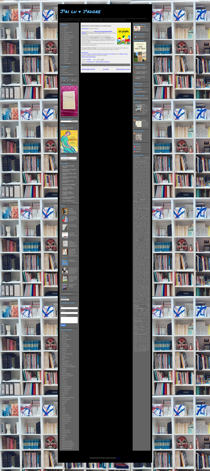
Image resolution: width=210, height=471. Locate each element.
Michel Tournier (141, 284)
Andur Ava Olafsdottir (143, 163)
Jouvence (64, 383)
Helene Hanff (146, 226)
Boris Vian (144, 178)
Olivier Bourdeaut (138, 289)
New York (64, 69)
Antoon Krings (145, 171)
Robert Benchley (138, 314)
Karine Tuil (147, 250)
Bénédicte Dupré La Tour (139, 180)
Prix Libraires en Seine (142, 98)
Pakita (142, 291)
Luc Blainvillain (141, 264)
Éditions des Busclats (68, 443)
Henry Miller (146, 228)
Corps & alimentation (68, 74)
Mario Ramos (146, 275)
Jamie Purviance (146, 235)
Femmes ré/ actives (141, 120)
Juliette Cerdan (123, 54)
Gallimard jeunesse (67, 365)
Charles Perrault (137, 184)
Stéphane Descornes (139, 324)
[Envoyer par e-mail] (97, 59)
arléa (63, 439)
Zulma (63, 437)
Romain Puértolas (138, 315)
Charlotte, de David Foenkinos (67, 128)
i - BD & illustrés (66, 41)
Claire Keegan (142, 187)
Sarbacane (65, 423)
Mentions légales (66, 294)
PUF (63, 405)
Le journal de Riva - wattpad (141, 77)
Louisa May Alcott (137, 263)
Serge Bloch (141, 318)
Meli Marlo (142, 282)
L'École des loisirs (67, 386)
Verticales (64, 435)
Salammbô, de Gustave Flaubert (73, 286)
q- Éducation (65, 56)
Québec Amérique (67, 417)
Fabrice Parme (137, 212)
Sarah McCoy (146, 317)
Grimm (143, 223)
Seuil (63, 425)
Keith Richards (145, 253)
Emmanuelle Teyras (138, 207)
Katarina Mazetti (137, 251)
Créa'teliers (139, 133)
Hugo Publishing (66, 374)
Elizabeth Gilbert (141, 205)
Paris (63, 71)
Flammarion (65, 357)
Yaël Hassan (142, 342)
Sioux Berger (138, 319)
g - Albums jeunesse (67, 37)
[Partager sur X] (100, 59)
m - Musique (65, 48)
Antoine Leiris (140, 170)
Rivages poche (66, 419)
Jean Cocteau (143, 236)
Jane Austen (137, 236)
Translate (73, 160)
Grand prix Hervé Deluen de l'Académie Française (141, 221)
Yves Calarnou (141, 344)
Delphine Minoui (138, 198)
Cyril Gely (138, 191)
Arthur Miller (145, 173)
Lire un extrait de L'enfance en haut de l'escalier (68, 188)
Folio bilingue (65, 361)
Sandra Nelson (137, 317)
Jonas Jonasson (142, 249)
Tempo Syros (65, 430)
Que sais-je (65, 414)
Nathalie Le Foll (137, 286)
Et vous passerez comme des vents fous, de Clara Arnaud (72, 211)
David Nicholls (143, 195)
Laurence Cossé (138, 257)
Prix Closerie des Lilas (142, 298)
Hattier (64, 372)
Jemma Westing (137, 246)
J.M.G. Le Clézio (143, 233)
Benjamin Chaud (138, 177)
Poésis (64, 412)
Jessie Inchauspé (138, 247)
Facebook (138, 149)
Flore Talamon (146, 214)
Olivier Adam (145, 288)
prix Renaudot (143, 349)
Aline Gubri (140, 160)
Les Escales (65, 394)
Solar (63, 426)
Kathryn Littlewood (145, 251)
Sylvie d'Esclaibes (145, 328)
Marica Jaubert (137, 272)
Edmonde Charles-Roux (139, 204)
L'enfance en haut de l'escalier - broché (141, 67)
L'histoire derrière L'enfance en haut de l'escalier (68, 193)
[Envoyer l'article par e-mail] (94, 59)
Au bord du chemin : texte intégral (69, 174)
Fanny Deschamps (145, 212)
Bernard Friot (146, 177)
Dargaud (64, 348)
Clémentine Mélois (141, 190)
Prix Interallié (144, 301)
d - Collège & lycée (67, 32)
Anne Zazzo (140, 166)
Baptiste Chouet (141, 174)
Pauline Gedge (137, 292)
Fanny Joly (136, 214)
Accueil (105, 69)
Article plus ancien (123, 69)
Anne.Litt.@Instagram (68, 201)
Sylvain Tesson (139, 327)
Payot (63, 406)
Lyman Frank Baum (139, 265)
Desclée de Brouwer (67, 354)
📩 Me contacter (139, 36)
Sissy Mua (146, 319)
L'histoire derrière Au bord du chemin (69, 177)
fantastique (141, 345)
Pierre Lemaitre (140, 296)
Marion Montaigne (138, 277)
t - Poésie (64, 61)
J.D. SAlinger (136, 233)
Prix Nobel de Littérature (141, 306)
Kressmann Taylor (145, 254)
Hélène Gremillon (145, 230)
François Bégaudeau (144, 215)
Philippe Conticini (141, 293)
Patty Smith (146, 291)
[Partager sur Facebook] (102, 59)
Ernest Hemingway (143, 208)
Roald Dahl (146, 312)
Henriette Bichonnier (138, 228)
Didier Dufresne (141, 201)
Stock (63, 428)
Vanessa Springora (138, 338)
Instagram (138, 146)
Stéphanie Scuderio (144, 325)
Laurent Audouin (143, 258)
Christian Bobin (137, 185)
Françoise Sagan (139, 216)
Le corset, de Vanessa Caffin (73, 225)
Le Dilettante (65, 390)
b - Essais (64, 28)
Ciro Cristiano (112, 54)
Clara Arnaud (140, 188)
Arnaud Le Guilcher (138, 173)
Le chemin (65, 72)
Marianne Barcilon (145, 271)
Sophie (145, 26)
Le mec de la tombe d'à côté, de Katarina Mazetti (73, 218)
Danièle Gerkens (145, 192)
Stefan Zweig (146, 321)
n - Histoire (65, 50)
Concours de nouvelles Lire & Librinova (68, 197)
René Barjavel (141, 312)
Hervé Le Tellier (145, 229)
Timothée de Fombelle (141, 332)
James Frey (140, 235)
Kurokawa (65, 385)
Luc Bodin (147, 264)
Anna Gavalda (137, 164)
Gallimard (65, 363)
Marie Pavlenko (143, 274)
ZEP (146, 344)
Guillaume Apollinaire (142, 225)
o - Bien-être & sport (67, 52)
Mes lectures (138, 86)
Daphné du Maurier (139, 194)
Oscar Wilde (136, 291)
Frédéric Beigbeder (144, 218)
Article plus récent (88, 69)
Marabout (107, 62)
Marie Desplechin (145, 272)
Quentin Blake (144, 310)
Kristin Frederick (137, 256)
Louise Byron (144, 263)
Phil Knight (143, 292)
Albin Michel (65, 335)
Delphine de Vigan (141, 200)
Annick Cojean (137, 169)
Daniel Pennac (138, 192)
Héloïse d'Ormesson (67, 375)
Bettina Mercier (137, 178)
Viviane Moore (137, 341)
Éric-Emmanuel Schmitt (141, 351)
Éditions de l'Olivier (67, 441)
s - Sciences (65, 59)
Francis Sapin (137, 215)
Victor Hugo (146, 338)
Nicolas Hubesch (145, 286)
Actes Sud (64, 334)
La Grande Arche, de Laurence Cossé (73, 234)
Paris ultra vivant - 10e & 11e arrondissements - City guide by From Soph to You (142, 109)
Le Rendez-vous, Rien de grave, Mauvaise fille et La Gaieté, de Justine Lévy (73, 270)
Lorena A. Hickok (140, 261)
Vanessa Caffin (146, 337)
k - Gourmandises (99, 62)
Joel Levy (144, 247)
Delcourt (64, 350)
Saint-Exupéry (146, 315)
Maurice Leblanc (137, 279)
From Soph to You (140, 104)
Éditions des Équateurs (68, 445)
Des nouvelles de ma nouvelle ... (68, 181)
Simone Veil (146, 318)
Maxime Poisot (145, 279)
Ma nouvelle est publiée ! (69, 184)
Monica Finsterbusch (144, 285)
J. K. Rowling (146, 232)
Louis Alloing (146, 261)
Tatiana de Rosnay (139, 330)
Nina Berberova (137, 288)
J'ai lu (63, 379)
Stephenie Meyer (138, 322)
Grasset (64, 368)
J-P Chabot (141, 232)
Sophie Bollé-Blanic (141, 91)
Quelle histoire (66, 415)
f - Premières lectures (68, 36)
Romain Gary (145, 314)
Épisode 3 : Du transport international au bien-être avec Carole (145, 124)
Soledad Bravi (138, 321)
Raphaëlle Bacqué (138, 311)
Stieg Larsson (146, 322)
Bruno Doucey (66, 345)
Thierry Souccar (66, 432)
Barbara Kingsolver (144, 176)
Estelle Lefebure (138, 209)
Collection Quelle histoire (73, 260)
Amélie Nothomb (139, 162)
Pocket (64, 408)
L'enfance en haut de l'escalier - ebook (141, 72)
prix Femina (142, 346)
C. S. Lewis (139, 181)
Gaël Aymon (143, 219)
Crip (146, 190)
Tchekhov (147, 329)
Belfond (64, 341)
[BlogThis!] (99, 59)
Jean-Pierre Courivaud (144, 244)
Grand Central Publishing (69, 366)
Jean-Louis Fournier (144, 242)
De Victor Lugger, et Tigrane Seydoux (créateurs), (94, 54)
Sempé (136, 318)
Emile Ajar (147, 205)
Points (63, 410)
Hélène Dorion (137, 230)
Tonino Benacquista (140, 334)
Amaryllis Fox (146, 160)
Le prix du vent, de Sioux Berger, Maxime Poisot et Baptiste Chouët (73, 279)
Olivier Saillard (146, 289)
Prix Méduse (142, 304)
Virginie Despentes (145, 339)
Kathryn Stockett (138, 253)
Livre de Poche (66, 399)
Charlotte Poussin (145, 184)
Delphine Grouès (145, 197)
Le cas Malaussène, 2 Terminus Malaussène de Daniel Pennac (73, 244)
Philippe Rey (142, 295)
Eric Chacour (145, 207)
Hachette (64, 370)
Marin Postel (140, 275)
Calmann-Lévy (66, 346)
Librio (63, 395)
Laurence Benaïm (145, 256)
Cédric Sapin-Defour (145, 191)
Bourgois (64, 343)
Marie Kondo (137, 274)
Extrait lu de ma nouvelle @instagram (69, 170)
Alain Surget (144, 159)
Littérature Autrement (68, 397)
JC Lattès (64, 381)
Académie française (141, 157)
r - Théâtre (65, 57)
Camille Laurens (145, 181)
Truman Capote (138, 337)
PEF (140, 291)
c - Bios (64, 30)
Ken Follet (137, 254)
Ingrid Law (136, 232)
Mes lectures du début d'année (68, 166)
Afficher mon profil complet (145, 29)
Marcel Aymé (142, 268)
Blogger (118, 458)
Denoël (64, 352)
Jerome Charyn (145, 246)
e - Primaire (65, 34)
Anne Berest (144, 164)
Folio (63, 359)
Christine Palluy (145, 185)
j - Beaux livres (90, 62)
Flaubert (141, 214)
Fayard (64, 355)
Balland (64, 337)
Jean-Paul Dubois (138, 243)
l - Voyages (65, 47)
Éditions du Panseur (67, 446)
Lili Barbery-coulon (142, 260)
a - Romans (65, 27)
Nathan (64, 403)
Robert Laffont (66, 421)
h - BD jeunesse (66, 39)
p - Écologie (65, 54)
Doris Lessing (145, 202)
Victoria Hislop (137, 339)
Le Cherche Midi (66, 388)
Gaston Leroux (137, 219)
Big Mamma (84, 28)
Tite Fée (64, 434)
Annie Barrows (143, 169)
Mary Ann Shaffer (144, 278)
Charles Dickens (145, 183)
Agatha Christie (137, 159)
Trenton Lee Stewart (144, 335)
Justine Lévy (141, 250)
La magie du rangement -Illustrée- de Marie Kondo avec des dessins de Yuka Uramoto (69, 253)
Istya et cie (65, 377)
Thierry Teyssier (145, 331)
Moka (138, 285)
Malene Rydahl (142, 267)
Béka (148, 178)
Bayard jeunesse (66, 339)
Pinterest (138, 151)
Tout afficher (75, 202)
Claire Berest (136, 187)
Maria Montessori (140, 270)
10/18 (63, 332)
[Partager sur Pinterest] (103, 59)
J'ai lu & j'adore (80, 11)
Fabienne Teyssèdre (144, 211)
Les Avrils (64, 392)
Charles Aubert (137, 183)
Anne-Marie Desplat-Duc (144, 167)
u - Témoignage (66, 63)
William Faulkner (143, 341)
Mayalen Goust (138, 281)
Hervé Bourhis (137, 229)
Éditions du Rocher (67, 448)
